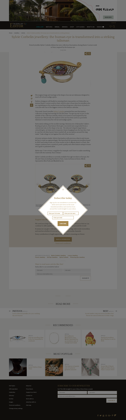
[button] (63, 189)
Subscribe (63, 223)
